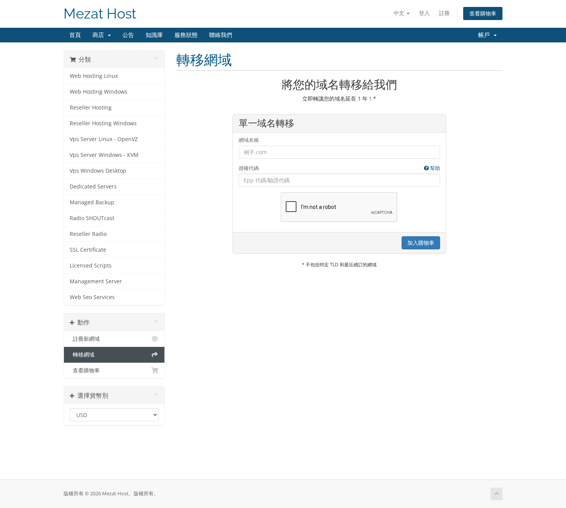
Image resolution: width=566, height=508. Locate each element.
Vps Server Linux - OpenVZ (104, 139)
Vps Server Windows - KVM (104, 154)
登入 (424, 13)
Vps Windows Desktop (98, 170)
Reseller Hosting (91, 107)
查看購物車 (482, 13)
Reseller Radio (88, 233)
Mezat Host (100, 13)
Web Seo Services (92, 297)
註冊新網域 (85, 338)
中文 (400, 13)
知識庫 (154, 35)
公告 (128, 35)
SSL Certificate (88, 249)
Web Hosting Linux (94, 75)
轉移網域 (82, 354)
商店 (99, 35)
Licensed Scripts (91, 265)
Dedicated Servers (93, 186)
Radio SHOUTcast (92, 218)
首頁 (75, 35)
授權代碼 (339, 168)
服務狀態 (186, 35)
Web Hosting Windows (98, 91)
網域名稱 (249, 139)
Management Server (96, 281)
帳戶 (485, 35)
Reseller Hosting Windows (103, 123)
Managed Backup (92, 202)
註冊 (444, 13)
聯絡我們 (220, 35)
